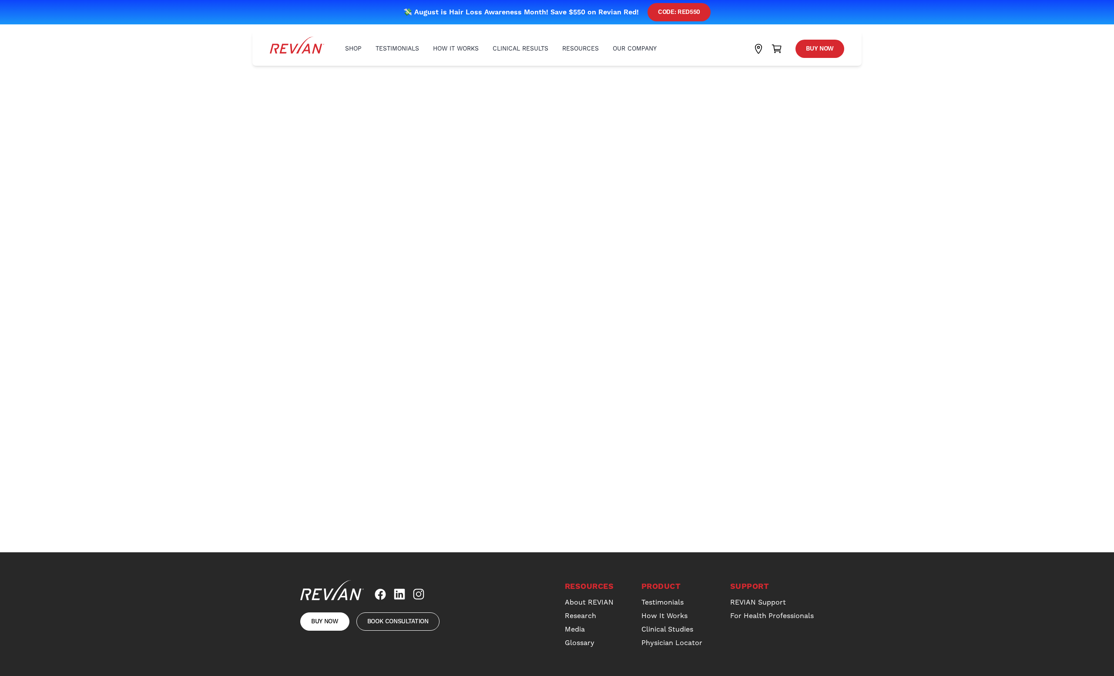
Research (580, 616)
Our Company (635, 48)
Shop (353, 48)
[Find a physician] (758, 49)
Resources (580, 48)
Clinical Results (520, 48)
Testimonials (397, 48)
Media (575, 629)
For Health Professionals (772, 616)
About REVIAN (589, 602)
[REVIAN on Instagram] (419, 594)
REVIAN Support (758, 602)
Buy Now (820, 49)
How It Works (456, 48)
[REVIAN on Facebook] (380, 594)
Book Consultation (398, 621)
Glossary (579, 643)
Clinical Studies (667, 629)
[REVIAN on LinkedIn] (399, 594)
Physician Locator (671, 643)
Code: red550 (679, 12)
